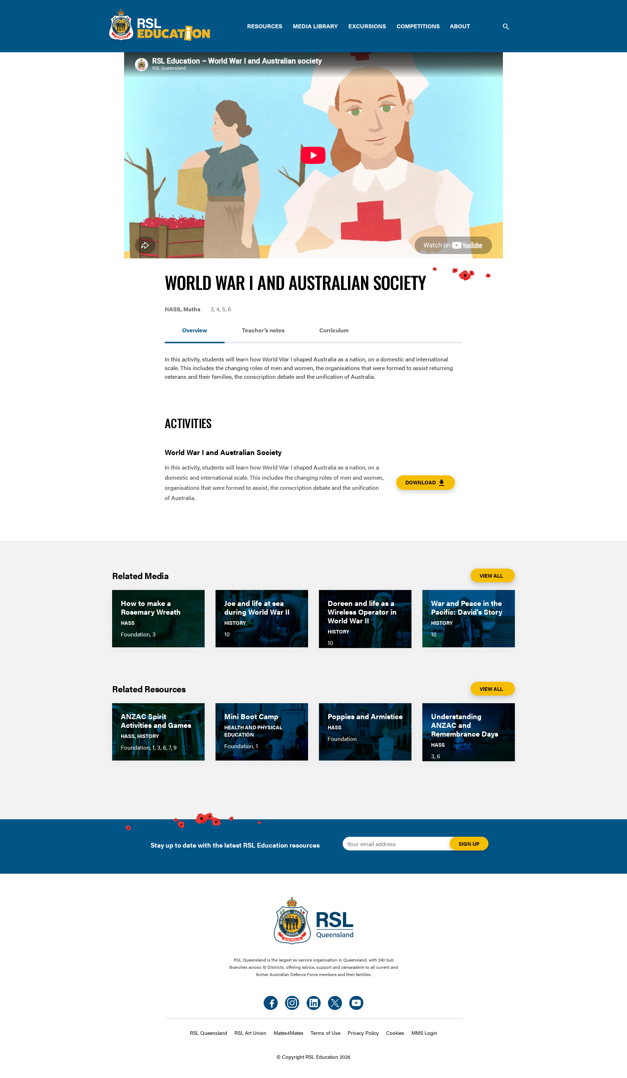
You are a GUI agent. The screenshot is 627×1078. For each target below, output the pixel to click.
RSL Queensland (208, 1032)
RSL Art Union (250, 1032)
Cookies (395, 1032)
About (460, 26)
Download (425, 483)
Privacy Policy (363, 1032)
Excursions (367, 26)
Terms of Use (325, 1032)
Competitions (418, 26)
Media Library (315, 26)
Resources (264, 26)
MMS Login (424, 1032)
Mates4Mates (288, 1032)
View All (491, 575)
